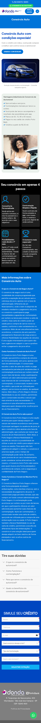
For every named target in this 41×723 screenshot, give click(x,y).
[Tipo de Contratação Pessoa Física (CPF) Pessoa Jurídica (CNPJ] (20, 651)
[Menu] (37, 11)
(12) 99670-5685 (21, 2)
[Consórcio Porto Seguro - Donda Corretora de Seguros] (12, 11)
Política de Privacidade (20, 709)
